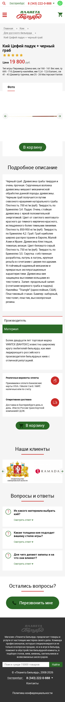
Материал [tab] (11, 329)
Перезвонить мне (36, 602)
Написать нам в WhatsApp (60, 3)
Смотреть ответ (23, 519)
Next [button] (59, 116)
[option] (32, 116)
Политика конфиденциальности (32, 693)
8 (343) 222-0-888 (40, 3)
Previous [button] (5, 116)
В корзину (32, 147)
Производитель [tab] (15, 320)
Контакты (32, 683)
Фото (11, 87)
